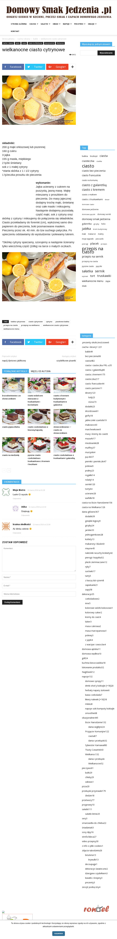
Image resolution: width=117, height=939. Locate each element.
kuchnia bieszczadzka (93, 662)
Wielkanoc (60, 43)
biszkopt (94, 156)
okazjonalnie (49, 43)
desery (90, 392)
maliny (101, 234)
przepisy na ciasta (90, 261)
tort (92, 276)
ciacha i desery (23, 39)
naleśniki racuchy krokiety (99, 553)
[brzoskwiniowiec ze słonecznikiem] (13, 385)
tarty (88, 575)
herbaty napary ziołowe (97, 690)
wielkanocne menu (11, 329)
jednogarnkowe (94, 534)
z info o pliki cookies (92, 845)
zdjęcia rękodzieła (92, 850)
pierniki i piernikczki (95, 461)
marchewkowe (93, 429)
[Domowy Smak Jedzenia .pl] (58, 10)
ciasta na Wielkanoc (35, 43)
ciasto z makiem (89, 194)
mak (84, 233)
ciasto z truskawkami (92, 199)
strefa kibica (89, 836)
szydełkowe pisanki (66, 360)
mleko (88, 704)
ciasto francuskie (91, 175)
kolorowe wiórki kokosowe (99, 607)
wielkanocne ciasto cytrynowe (55, 325)
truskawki (104, 275)
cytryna (49, 321)
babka (85, 156)
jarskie (89, 530)
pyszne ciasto (88, 266)
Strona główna (19, 24)
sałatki (44, 24)
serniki (90, 484)
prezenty (90, 882)
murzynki (90, 452)
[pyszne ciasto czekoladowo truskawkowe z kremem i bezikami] (39, 445)
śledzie (89, 795)
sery (84, 818)
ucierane (90, 493)
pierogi (85, 244)
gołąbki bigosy (93, 520)
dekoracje (88, 594)
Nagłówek (88, 671)
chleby (89, 777)
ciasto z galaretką (94, 185)
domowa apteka (91, 649)
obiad (55, 24)
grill (85, 658)
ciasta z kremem (95, 374)
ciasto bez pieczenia (93, 170)
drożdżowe (92, 411)
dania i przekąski (97, 740)
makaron (92, 234)
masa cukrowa (93, 626)
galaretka (87, 223)
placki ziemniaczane (96, 562)
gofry (89, 415)
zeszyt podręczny (91, 887)
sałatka (87, 271)
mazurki (90, 438)
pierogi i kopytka (94, 557)
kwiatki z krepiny (93, 877)
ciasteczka (88, 160)
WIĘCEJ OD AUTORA (41, 371)
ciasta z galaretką (95, 369)
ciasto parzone (93, 388)
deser (107, 199)
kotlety (89, 539)
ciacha (32, 24)
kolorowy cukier (93, 612)
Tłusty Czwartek (94, 749)
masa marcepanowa (96, 630)
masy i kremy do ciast (96, 434)
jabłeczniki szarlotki (96, 420)
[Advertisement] (39, 133)
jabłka (86, 228)
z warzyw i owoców (95, 644)
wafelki (89, 498)
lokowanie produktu (93, 667)
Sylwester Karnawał (96, 745)
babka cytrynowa (18, 321)
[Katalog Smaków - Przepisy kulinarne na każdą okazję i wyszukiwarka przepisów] (42, 912)
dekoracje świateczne (96, 868)
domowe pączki (88, 214)
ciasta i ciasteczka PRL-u (98, 365)
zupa (107, 281)
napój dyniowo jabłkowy (14, 360)
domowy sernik (104, 214)
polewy (89, 635)
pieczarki (99, 239)
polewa (89, 466)
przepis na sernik (92, 256)
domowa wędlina (91, 653)
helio (103, 224)
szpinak (85, 276)
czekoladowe (92, 598)
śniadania (88, 827)
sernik (100, 271)
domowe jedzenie (90, 209)
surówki (90, 571)
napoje (66, 24)
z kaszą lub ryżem (94, 580)
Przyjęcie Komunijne (97, 731)
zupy (88, 589)
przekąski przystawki (94, 790)
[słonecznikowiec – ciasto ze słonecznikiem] (64, 416)
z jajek (89, 639)
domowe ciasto (88, 204)
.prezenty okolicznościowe (95, 342)
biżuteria (90, 855)
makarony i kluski (95, 543)
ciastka (99, 161)
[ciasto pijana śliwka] (13, 416)
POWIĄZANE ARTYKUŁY (15, 371)
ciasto (88, 166)
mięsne (90, 548)
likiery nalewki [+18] (96, 699)
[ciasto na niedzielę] (13, 445)
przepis (104, 244)
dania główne (90, 511)
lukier (88, 621)
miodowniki (92, 443)
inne (87, 603)
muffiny (90, 447)
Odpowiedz (17, 498)
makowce (91, 424)
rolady (89, 479)
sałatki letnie (92, 813)
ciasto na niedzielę (10, 455)
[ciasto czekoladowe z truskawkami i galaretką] (64, 445)
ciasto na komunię (90, 180)
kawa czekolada (93, 694)
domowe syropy (94, 681)
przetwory (88, 800)
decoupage (91, 864)
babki (35, 39)
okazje (91, 24)
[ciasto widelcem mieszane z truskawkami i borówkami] (39, 385)
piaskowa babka (62, 321)
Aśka (24, 506)
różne (92, 401)
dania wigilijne (96, 726)
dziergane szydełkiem (96, 873)
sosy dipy (88, 832)
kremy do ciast (93, 617)
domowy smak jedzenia (96, 219)
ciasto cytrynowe (35, 321)
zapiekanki (91, 585)
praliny (89, 470)
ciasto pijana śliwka (11, 427)
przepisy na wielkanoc (30, 325)
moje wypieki (88, 239)
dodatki (90, 406)
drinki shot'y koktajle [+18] (99, 685)
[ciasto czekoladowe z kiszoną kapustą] (39, 416)
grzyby (96, 224)
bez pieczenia (93, 356)
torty (88, 488)
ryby (87, 566)
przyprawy (88, 804)
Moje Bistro (19, 489)
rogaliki (90, 475)
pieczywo (78, 24)
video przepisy (90, 841)
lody (91, 397)
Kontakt (15, 31)
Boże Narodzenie (95, 722)
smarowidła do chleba (94, 823)
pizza (85, 786)
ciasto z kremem (93, 189)
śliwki (84, 286)
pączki (99, 266)
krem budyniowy (100, 229)
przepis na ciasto (11, 325)
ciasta (24, 43)
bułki (88, 772)
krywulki (93, 859)
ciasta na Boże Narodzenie (97, 502)
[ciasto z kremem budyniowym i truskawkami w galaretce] (64, 385)
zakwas (89, 781)
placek (94, 243)
